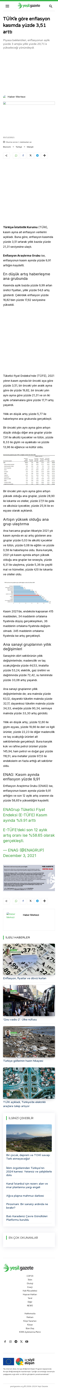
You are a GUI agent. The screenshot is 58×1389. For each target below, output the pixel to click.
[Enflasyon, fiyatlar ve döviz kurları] (29, 959)
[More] (44, 155)
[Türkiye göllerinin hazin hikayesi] (29, 1041)
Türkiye (19, 147)
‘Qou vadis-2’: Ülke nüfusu (20, 1019)
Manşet (30, 147)
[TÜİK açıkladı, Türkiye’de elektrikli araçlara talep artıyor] (29, 1083)
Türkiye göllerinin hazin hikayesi (23, 1060)
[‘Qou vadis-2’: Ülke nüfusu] (29, 1000)
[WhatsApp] (16, 155)
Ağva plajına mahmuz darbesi (25, 1195)
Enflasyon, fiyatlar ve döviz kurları (24, 978)
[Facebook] (23, 155)
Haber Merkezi (16, 96)
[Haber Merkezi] (5, 96)
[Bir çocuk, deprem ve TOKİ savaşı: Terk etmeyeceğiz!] (29, 1138)
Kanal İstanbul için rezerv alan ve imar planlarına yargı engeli (27, 1185)
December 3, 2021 (19, 855)
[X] (30, 155)
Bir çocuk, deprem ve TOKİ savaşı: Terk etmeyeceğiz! (28, 1156)
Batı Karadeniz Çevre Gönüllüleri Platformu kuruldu (26, 1218)
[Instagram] (10, 1342)
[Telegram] (37, 155)
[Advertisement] (29, 72)
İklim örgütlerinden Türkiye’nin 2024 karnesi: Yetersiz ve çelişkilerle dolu (29, 1171)
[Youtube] (27, 1342)
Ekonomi (7, 147)
